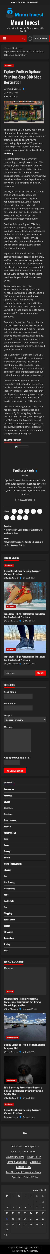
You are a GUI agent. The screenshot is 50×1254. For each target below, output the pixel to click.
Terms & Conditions (17, 1161)
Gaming (7, 851)
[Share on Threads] (19, 517)
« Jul (6, 1234)
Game (6, 845)
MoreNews (17, 1250)
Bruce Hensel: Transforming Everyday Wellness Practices (22, 572)
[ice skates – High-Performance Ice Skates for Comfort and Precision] (25, 596)
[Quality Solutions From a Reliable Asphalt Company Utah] (25, 1027)
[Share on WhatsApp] (33, 511)
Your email (10, 703)
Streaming (8, 931)
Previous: (23, 530)
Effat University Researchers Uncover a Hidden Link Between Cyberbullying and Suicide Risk (23, 1091)
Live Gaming (9, 882)
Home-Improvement (13, 863)
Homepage (30, 1146)
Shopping (8, 913)
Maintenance (9, 888)
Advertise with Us (15, 1156)
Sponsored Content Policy (25, 1177)
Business (8, 65)
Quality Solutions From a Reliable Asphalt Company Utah (24, 1046)
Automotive (9, 789)
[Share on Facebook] (14, 511)
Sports (7, 925)
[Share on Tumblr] (12, 517)
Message (8, 727)
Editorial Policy (23, 1166)
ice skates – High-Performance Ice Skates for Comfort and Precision (24, 615)
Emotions (8, 814)
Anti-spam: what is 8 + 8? (17, 757)
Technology (9, 938)
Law (5, 876)
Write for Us (30, 1151)
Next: (23, 542)
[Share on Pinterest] (39, 511)
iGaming (7, 869)
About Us (16, 1151)
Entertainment (10, 820)
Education (8, 807)
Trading (7, 944)
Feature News (10, 832)
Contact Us (16, 1146)
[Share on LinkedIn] (26, 511)
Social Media (9, 919)
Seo (5, 907)
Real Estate (9, 900)
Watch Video (41, 38)
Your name (10, 691)
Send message (15, 771)
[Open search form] (24, 38)
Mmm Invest (25, 22)
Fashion (7, 826)
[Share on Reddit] (6, 517)
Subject (8, 715)
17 (7, 1218)
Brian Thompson (12, 621)
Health (7, 857)
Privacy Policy (34, 1156)
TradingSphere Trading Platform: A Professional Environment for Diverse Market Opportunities (22, 1002)
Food (6, 838)
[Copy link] (25, 517)
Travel (6, 950)
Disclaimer (35, 1161)
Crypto (7, 801)
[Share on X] (20, 511)
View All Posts (25, 499)
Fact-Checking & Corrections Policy (23, 1172)
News (6, 894)
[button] (4, 38)
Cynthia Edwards (14, 89)
